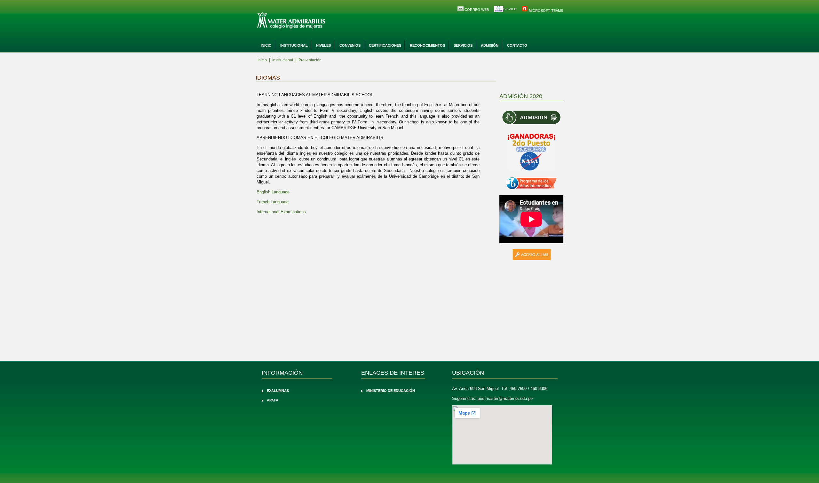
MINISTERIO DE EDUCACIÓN (390, 391)
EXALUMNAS (278, 391)
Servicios (463, 45)
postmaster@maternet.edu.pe (505, 398)
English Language (273, 192)
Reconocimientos (427, 45)
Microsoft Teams (545, 10)
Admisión (489, 45)
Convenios (350, 45)
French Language (273, 201)
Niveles (323, 45)
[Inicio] (308, 21)
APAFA (272, 400)
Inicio (266, 45)
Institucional (294, 45)
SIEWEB (509, 9)
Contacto (517, 45)
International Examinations (281, 211)
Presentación (310, 60)
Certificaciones (385, 45)
